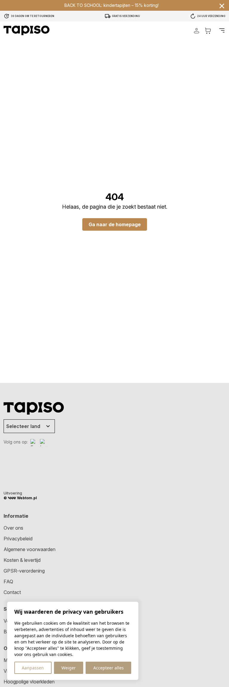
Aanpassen (33, 668)
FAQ (8, 581)
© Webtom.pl (20, 498)
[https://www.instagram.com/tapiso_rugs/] (43, 442)
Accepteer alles (108, 668)
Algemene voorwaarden (29, 549)
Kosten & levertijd (22, 560)
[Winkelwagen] (207, 30)
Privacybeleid (18, 539)
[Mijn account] (196, 30)
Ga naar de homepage (115, 224)
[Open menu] (221, 30)
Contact (12, 592)
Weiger (68, 668)
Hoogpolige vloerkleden (29, 682)
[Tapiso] (26, 30)
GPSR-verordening (24, 571)
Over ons (13, 528)
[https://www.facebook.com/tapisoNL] (34, 442)
